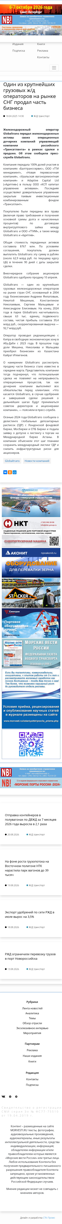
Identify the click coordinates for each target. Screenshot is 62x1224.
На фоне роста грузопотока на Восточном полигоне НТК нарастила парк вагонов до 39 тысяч (27, 868)
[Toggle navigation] (54, 67)
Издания (17, 44)
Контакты (43, 57)
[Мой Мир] (15, 472)
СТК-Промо (49, 1217)
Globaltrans (12, 461)
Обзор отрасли (32, 1023)
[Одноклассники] (10, 472)
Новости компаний (37, 461)
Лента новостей (32, 1008)
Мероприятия (32, 1033)
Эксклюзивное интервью (32, 1028)
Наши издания (32, 1056)
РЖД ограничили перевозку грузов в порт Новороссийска (30, 956)
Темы (32, 1018)
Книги (41, 44)
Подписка (18, 50)
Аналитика (32, 1013)
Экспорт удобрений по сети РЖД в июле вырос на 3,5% (29, 914)
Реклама (42, 50)
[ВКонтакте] (5, 472)
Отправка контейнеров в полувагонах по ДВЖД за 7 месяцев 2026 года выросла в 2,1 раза (30, 819)
